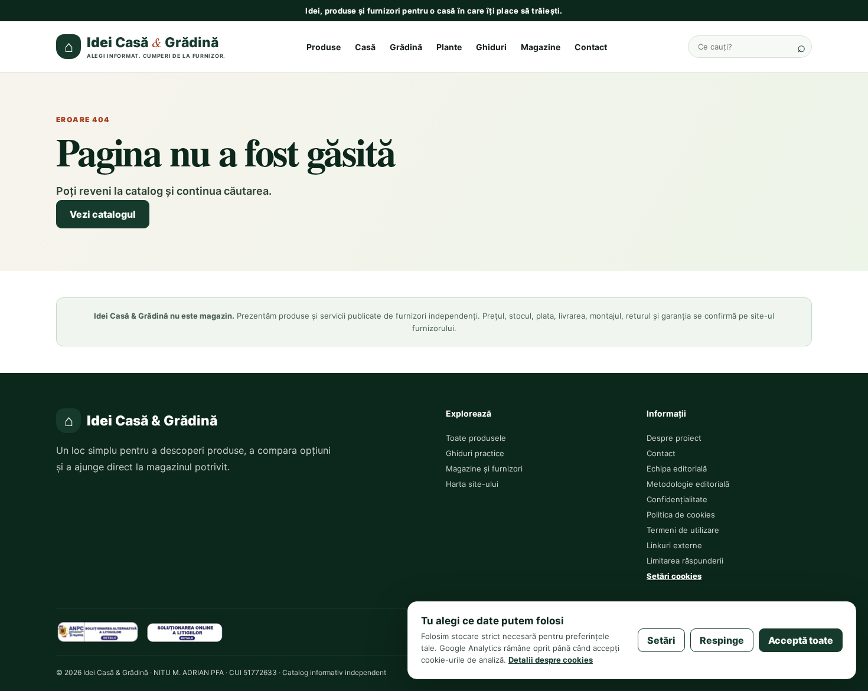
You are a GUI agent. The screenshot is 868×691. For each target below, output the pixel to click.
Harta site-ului (472, 484)
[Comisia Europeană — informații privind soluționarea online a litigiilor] (184, 632)
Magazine (540, 47)
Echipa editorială (677, 468)
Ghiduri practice (475, 453)
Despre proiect (674, 438)
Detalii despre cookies (550, 659)
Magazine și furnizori (484, 468)
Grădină (406, 47)
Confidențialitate (677, 499)
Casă (365, 47)
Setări (661, 640)
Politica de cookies (681, 514)
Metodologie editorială (688, 484)
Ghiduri (491, 47)
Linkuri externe (674, 545)
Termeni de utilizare (683, 530)
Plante (449, 47)
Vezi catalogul (103, 214)
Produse (323, 47)
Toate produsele (476, 438)
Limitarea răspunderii (685, 560)
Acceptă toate (800, 640)
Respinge (722, 640)
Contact (591, 47)
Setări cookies (674, 576)
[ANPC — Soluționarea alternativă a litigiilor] (97, 632)
